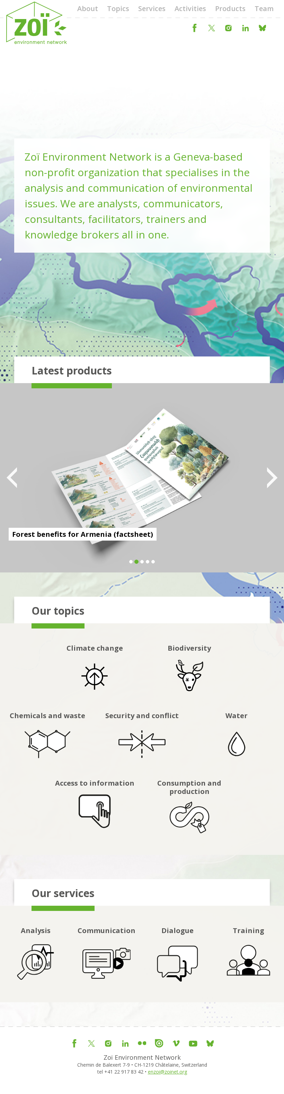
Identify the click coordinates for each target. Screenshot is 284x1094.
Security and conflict (142, 715)
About (87, 8)
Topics (118, 8)
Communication (106, 930)
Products (230, 8)
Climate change (94, 648)
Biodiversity (189, 648)
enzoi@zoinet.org (167, 1071)
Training (248, 930)
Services (152, 8)
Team (264, 8)
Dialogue (177, 930)
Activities (190, 8)
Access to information (94, 783)
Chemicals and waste (47, 715)
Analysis (36, 930)
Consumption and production (189, 787)
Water (236, 715)
